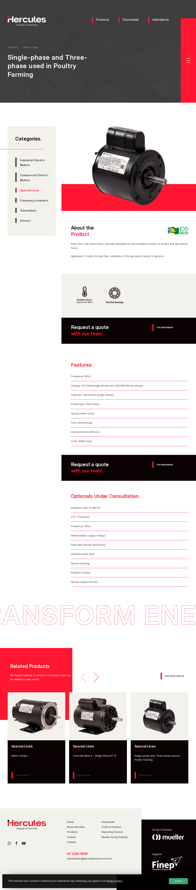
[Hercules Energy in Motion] (27, 25)
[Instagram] (9, 843)
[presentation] (83, 676)
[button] (188, 60)
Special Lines (30, 47)
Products (102, 19)
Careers (71, 842)
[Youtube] (24, 843)
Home (70, 822)
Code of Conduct (111, 827)
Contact (71, 837)
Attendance (160, 19)
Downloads (130, 19)
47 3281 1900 (77, 854)
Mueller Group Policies (115, 837)
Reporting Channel (112, 832)
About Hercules (76, 827)
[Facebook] (16, 843)
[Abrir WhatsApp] (186, 880)
